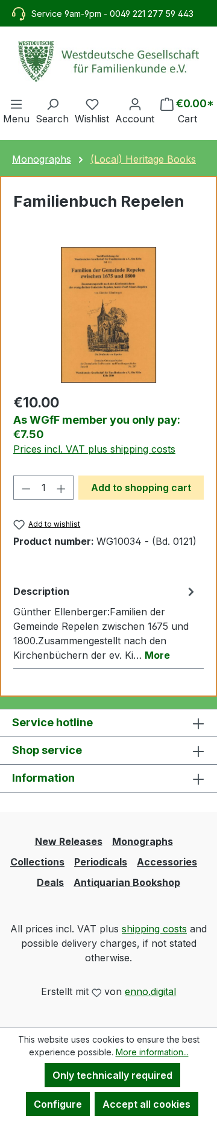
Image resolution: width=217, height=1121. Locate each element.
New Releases (68, 841)
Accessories (167, 862)
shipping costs (154, 929)
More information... (152, 1052)
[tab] (105, 622)
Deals (50, 882)
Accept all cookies (146, 1104)
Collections (37, 862)
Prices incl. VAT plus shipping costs (94, 449)
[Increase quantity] (61, 488)
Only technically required (112, 1075)
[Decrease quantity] (26, 488)
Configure (58, 1104)
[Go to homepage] (108, 61)
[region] (108, 315)
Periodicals (100, 862)
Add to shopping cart (141, 488)
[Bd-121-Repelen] (108, 315)
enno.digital (150, 991)
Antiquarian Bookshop (127, 882)
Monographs (142, 841)
